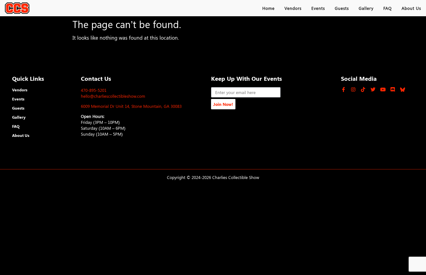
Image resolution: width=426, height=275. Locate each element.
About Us (411, 8)
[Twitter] (373, 89)
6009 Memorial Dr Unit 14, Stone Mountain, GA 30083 (131, 106)
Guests (342, 8)
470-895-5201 (93, 90)
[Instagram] (353, 89)
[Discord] (392, 89)
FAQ (387, 8)
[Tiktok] (363, 89)
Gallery (366, 8)
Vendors (293, 8)
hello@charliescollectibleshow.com (113, 96)
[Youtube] (382, 89)
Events (318, 8)
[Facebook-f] (343, 89)
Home (268, 8)
